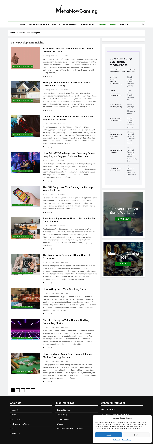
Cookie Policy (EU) (63, 419)
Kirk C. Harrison (50, 124)
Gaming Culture (88, 24)
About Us (15, 410)
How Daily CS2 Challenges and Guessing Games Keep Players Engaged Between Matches (69, 155)
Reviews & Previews (68, 24)
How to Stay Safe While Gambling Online (65, 289)
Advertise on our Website (21, 424)
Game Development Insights (23, 66)
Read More (46, 76)
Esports (124, 24)
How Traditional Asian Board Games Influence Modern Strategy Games (68, 355)
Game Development (108, 24)
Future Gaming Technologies (42, 24)
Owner (14, 415)
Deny (136, 435)
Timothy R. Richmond (52, 56)
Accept (109, 435)
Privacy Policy (126, 440)
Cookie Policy (117, 440)
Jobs (13, 429)
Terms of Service (63, 410)
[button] (148, 418)
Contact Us (16, 433)
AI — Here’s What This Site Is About (70, 429)
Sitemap (60, 424)
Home (22, 24)
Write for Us (16, 419)
